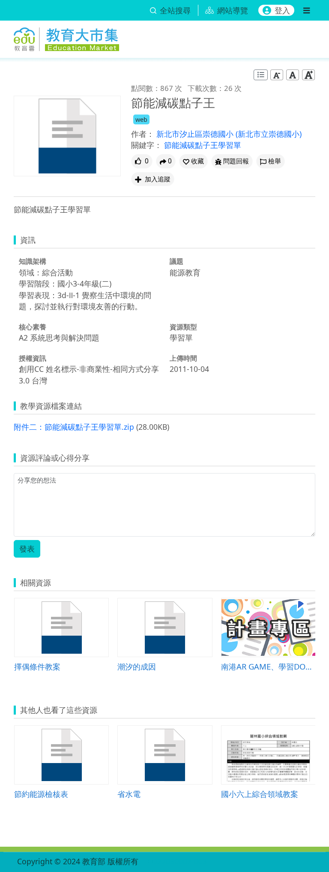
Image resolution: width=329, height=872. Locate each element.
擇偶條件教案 (37, 666)
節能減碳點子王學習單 (202, 145)
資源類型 (183, 327)
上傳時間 (183, 358)
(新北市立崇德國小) (269, 134)
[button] (193, 161)
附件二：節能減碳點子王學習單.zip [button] (74, 427)
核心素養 (32, 327)
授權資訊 (32, 358)
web (141, 119)
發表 (27, 548)
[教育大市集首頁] (66, 37)
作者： (142, 134)
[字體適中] (292, 75)
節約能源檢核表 (41, 793)
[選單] (306, 10)
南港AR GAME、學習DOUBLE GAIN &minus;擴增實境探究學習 (268, 666)
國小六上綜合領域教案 (259, 793)
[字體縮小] (277, 75)
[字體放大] (308, 75)
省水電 (129, 793)
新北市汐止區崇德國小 (196, 134)
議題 (176, 261)
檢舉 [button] (274, 161)
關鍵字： (146, 145)
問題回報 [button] (236, 161)
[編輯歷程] (261, 74)
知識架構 (32, 261)
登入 (282, 10)
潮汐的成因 (136, 666)
